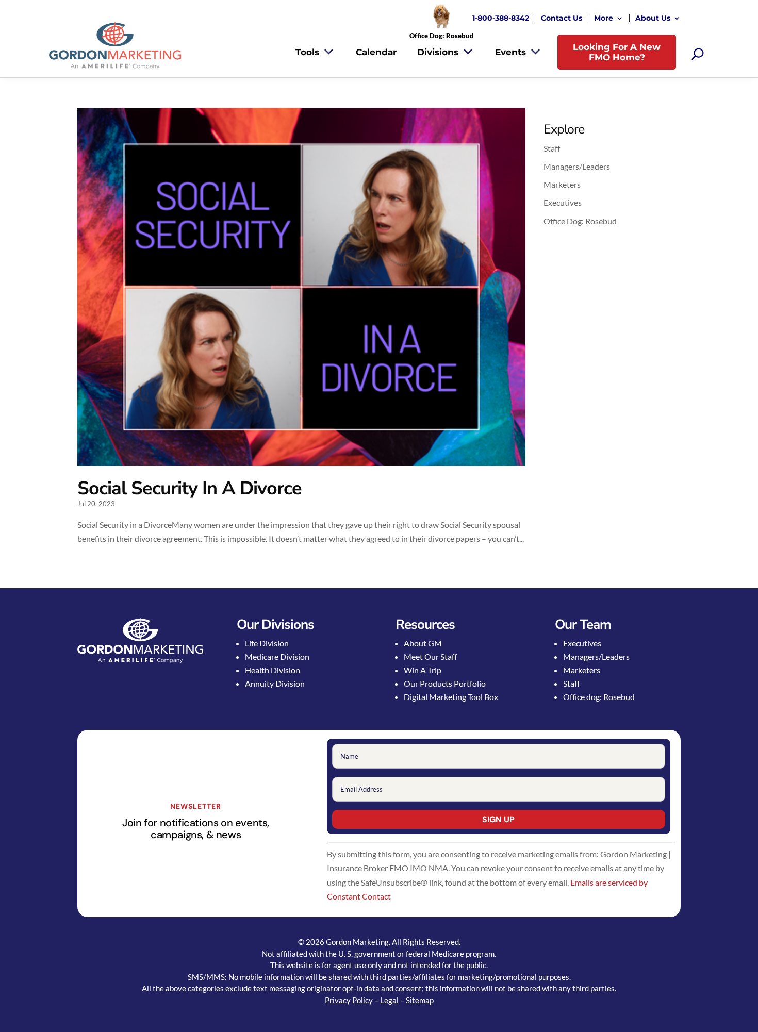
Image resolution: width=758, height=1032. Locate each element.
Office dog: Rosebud (599, 697)
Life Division (267, 643)
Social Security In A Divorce (189, 488)
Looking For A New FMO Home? (617, 52)
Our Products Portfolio (445, 683)
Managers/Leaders (576, 166)
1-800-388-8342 (500, 18)
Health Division (272, 670)
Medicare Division (277, 656)
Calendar (376, 52)
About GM (423, 643)
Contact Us (561, 18)
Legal (389, 1000)
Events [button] (510, 52)
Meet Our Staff (430, 656)
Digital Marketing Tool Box (451, 697)
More (603, 18)
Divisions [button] (437, 52)
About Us (652, 18)
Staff (551, 148)
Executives (562, 202)
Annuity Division (275, 683)
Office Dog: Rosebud (580, 221)
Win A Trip (422, 670)
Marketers (562, 184)
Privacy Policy (349, 1000)
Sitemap (420, 1000)
